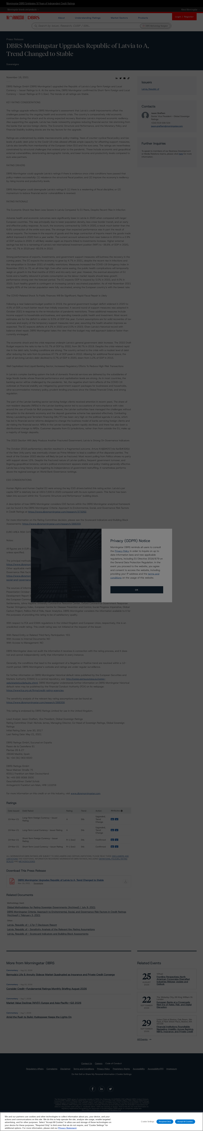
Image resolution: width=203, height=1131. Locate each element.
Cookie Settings (147, 1121)
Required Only (165, 1121)
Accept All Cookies (185, 1121)
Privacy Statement (67, 1128)
